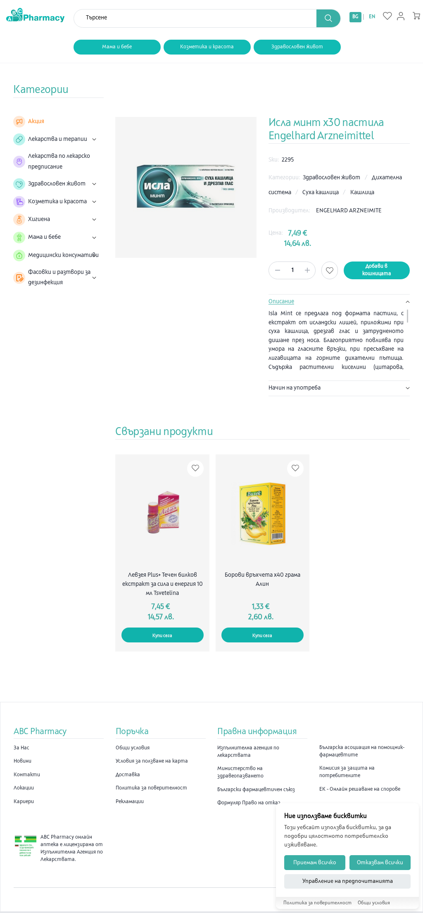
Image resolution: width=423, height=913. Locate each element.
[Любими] (387, 16)
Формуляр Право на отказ (248, 803)
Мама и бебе (117, 47)
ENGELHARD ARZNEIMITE (349, 211)
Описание (281, 302)
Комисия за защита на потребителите (347, 772)
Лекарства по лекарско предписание (59, 161)
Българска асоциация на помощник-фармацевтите (361, 751)
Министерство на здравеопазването (240, 772)
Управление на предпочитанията (347, 881)
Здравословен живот (297, 47)
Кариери (24, 801)
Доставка (128, 775)
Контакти (27, 775)
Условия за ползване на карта (152, 761)
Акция (36, 122)
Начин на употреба (295, 388)
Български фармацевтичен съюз (256, 789)
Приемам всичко (314, 863)
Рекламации (130, 801)
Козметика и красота (207, 47)
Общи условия (133, 748)
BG (355, 16)
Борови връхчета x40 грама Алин (262, 579)
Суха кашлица (321, 193)
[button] (328, 18)
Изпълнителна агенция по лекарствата (248, 752)
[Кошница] (416, 15)
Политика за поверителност (151, 788)
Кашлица (362, 193)
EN (372, 16)
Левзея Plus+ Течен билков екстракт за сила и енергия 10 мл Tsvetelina (162, 584)
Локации (24, 788)
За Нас (21, 748)
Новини (22, 761)
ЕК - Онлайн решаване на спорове (359, 789)
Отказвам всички (380, 863)
